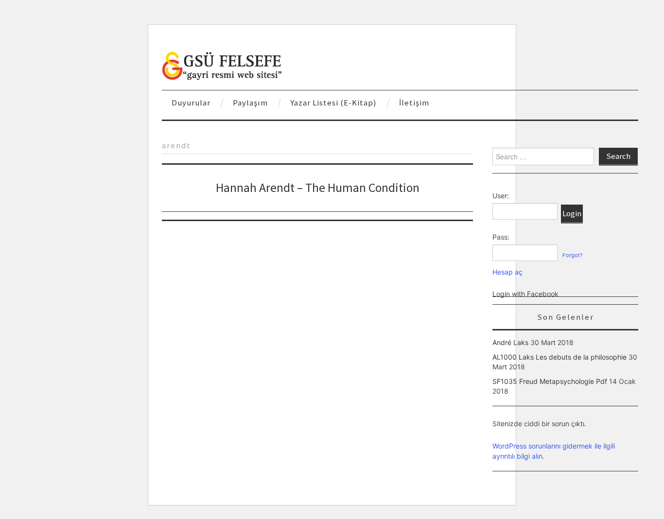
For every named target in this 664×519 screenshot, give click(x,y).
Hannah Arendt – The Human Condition (317, 187)
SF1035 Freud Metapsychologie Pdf (549, 381)
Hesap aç (507, 272)
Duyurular (191, 102)
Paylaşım (250, 102)
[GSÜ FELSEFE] (222, 65)
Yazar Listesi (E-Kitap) (333, 102)
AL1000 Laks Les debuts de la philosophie (559, 357)
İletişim (414, 102)
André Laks (510, 342)
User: (500, 195)
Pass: (500, 237)
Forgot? (572, 255)
